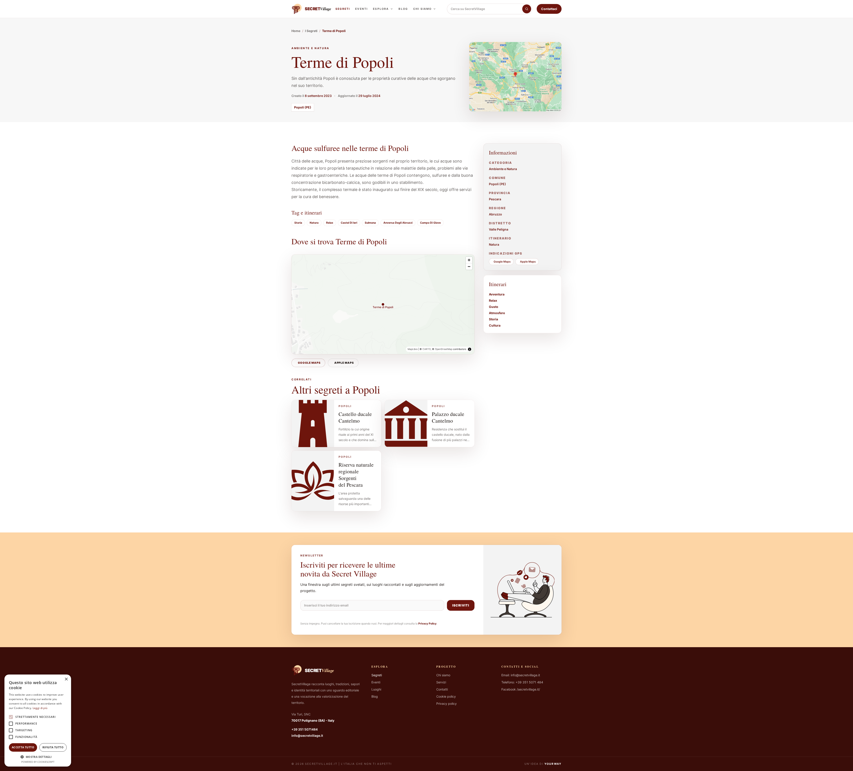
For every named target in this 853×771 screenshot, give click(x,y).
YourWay (553, 763)
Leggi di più (40, 708)
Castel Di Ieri (349, 222)
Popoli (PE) (302, 107)
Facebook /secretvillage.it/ (520, 689)
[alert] (37, 721)
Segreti (342, 8)
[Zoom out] (469, 266)
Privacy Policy (427, 623)
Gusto (493, 307)
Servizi (441, 682)
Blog (403, 8)
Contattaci (549, 9)
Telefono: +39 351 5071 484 (522, 682)
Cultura (494, 325)
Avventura (496, 294)
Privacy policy (446, 703)
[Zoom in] (469, 260)
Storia (298, 222)
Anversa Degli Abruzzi (398, 222)
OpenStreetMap (443, 349)
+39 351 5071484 (304, 729)
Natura (314, 222)
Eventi (361, 8)
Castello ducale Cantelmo (355, 417)
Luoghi (376, 689)
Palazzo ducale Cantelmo (448, 417)
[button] (38, 757)
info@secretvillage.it (307, 735)
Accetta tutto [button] (23, 747)
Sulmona (370, 222)
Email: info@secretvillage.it (520, 675)
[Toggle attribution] (469, 349)
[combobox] (484, 9)
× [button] (66, 679)
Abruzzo (495, 214)
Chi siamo (422, 8)
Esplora (381, 8)
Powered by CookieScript (37, 761)
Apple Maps (344, 362)
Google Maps (309, 362)
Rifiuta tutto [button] (53, 747)
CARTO (427, 349)
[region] (382, 304)
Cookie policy (446, 696)
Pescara (495, 199)
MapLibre (413, 349)
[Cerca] (526, 8)
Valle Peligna (498, 229)
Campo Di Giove (430, 222)
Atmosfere (497, 313)
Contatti (442, 689)
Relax (329, 222)
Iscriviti (460, 605)
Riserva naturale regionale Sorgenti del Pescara (356, 474)
